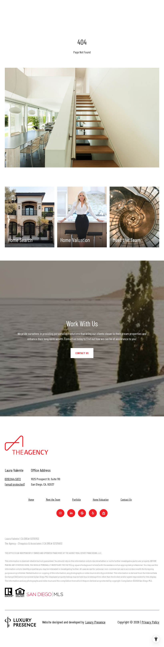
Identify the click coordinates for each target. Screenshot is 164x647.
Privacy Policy (150, 622)
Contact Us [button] (82, 353)
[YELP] (93, 513)
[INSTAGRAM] (60, 513)
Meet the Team (53, 499)
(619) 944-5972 (13, 479)
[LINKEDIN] (71, 513)
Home (31, 499)
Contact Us (126, 499)
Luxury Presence (95, 622)
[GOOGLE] (82, 513)
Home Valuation (101, 499)
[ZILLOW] (104, 513)
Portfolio (76, 499)
